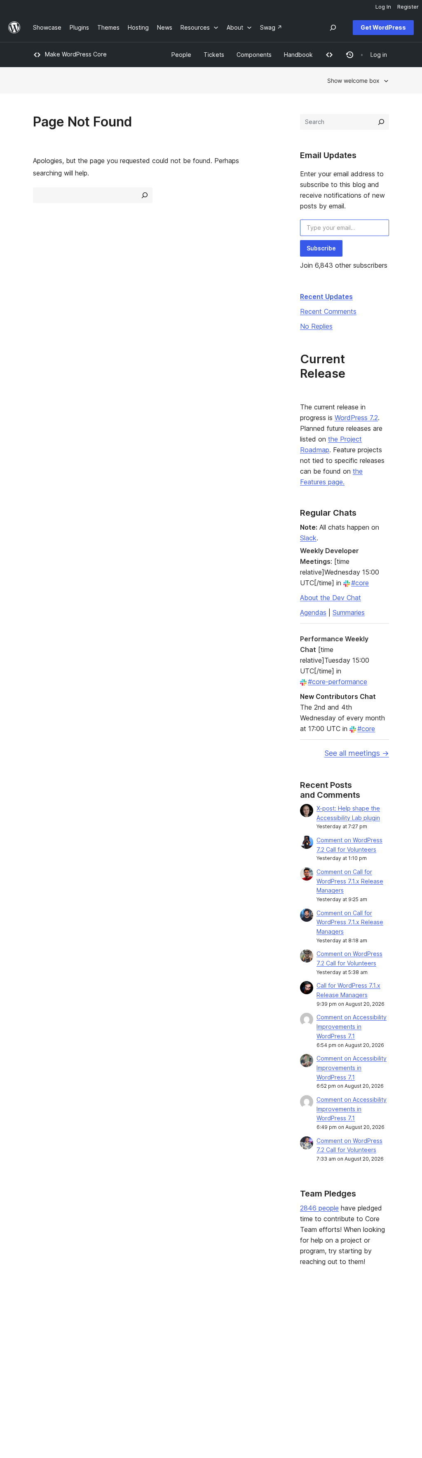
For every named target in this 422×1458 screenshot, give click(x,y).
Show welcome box (353, 80)
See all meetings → (356, 753)
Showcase (120, 1321)
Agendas (313, 612)
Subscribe (321, 248)
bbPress (339, 1347)
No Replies (316, 326)
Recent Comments (328, 311)
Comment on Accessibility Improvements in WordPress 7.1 (351, 1027)
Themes (117, 1333)
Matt (334, 1333)
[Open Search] (333, 27)
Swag (262, 1359)
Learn (186, 1321)
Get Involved (269, 1321)
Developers (195, 1347)
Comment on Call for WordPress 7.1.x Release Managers (349, 881)
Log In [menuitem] (383, 6)
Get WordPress (383, 27)
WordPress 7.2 (356, 418)
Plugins (115, 1347)
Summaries (349, 612)
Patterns (117, 1359)
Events (260, 1333)
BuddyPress (344, 1359)
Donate (265, 1347)
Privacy (43, 1359)
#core (360, 583)
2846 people (319, 1208)
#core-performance (337, 682)
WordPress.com (349, 1321)
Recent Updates (326, 296)
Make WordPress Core (76, 54)
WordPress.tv (201, 1359)
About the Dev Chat (330, 597)
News (40, 1333)
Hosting (43, 1347)
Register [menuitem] (408, 6)
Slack (308, 538)
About (41, 1321)
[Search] (381, 122)
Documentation (199, 1333)
